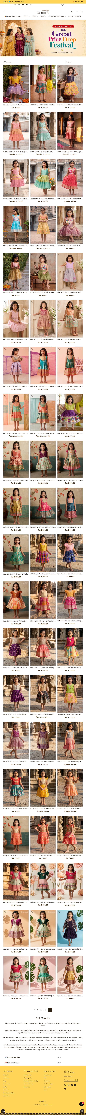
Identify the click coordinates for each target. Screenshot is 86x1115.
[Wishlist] (77, 11)
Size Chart (6, 1090)
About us (5, 1075)
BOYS (35, 16)
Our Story (6, 1078)
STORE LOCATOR (74, 16)
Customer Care (48, 1075)
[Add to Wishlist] (5, 67)
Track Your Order (48, 1084)
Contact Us (6, 1096)
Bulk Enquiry (47, 1087)
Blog (4, 1081)
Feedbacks (47, 1081)
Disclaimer (27, 1087)
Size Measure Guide (8, 1093)
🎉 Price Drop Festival (13, 16)
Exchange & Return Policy (31, 1081)
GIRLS (26, 16)
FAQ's (45, 1078)
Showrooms (6, 1084)
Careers (46, 1090)
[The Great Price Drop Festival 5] (43, 38)
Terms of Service (28, 1084)
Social (5, 1087)
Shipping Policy (28, 1078)
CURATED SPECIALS (56, 16)
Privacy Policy (27, 1075)
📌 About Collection (33, 1063)
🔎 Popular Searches (33, 1057)
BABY (43, 16)
